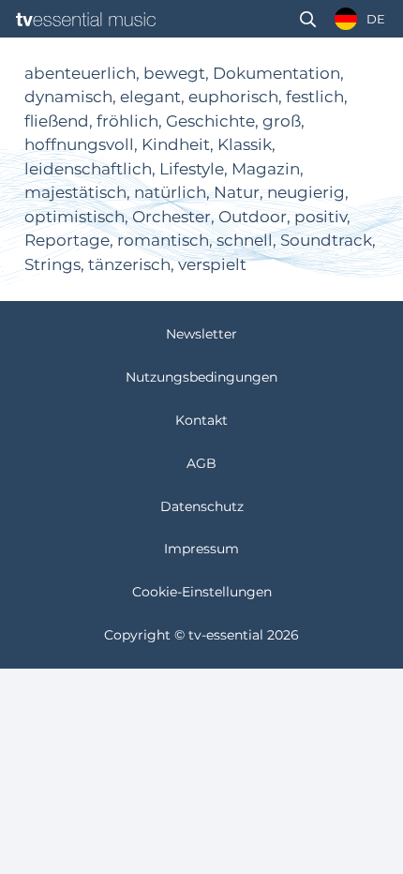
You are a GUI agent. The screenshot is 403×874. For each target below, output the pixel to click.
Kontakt (201, 420)
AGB (201, 463)
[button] (308, 19)
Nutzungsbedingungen (201, 376)
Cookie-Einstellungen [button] (202, 591)
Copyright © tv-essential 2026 (201, 634)
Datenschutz (202, 506)
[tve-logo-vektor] (86, 19)
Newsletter (201, 333)
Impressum (201, 548)
